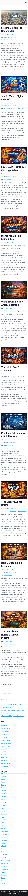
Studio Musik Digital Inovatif (9, 707)
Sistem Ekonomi (8, 40)
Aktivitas (3, 776)
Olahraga (4, 854)
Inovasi (3, 825)
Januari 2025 (5, 766)
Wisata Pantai (22, 311)
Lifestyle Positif (7, 179)
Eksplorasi (4, 805)
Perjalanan (4, 869)
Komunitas (4, 840)
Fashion (3, 808)
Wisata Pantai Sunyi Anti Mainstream (12, 716)
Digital (3, 793)
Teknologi (4, 875)
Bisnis (3, 782)
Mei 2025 (4, 755)
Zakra (9, 893)
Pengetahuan (5, 866)
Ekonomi (3, 802)
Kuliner (3, 843)
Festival (3, 811)
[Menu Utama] (25, 3)
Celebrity (4, 788)
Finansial (4, 814)
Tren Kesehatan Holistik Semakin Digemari (10, 634)
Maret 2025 (4, 760)
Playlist (3, 872)
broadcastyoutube (8, 34)
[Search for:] (14, 694)
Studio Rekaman (19, 108)
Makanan (4, 849)
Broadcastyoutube (15, 891)
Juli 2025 (4, 749)
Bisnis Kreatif (22, 245)
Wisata (3, 883)
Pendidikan (4, 863)
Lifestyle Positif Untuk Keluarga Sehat (12, 710)
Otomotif (3, 857)
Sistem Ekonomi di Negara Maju (11, 704)
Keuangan (4, 837)
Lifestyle (3, 846)
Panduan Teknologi (8, 445)
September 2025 (6, 743)
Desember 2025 (6, 734)
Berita (3, 779)
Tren (2, 881)
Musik (3, 852)
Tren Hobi (21, 376)
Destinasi (4, 790)
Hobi (2, 822)
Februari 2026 (5, 728)
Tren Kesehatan (7, 646)
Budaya (3, 785)
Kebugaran (4, 828)
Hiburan (3, 820)
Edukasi (3, 799)
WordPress (16, 893)
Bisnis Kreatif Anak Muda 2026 (10, 713)
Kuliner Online (22, 511)
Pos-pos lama (6, 684)
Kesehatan (4, 831)
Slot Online (12, 108)
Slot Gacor (6, 108)
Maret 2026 (4, 725)
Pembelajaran (5, 860)
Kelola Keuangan (8, 575)
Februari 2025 (5, 763)
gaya (2, 817)
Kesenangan (5, 834)
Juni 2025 (4, 752)
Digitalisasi (4, 796)
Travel (3, 878)
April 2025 (4, 757)
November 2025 (6, 737)
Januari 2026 (5, 731)
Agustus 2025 (5, 746)
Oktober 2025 (5, 740)
